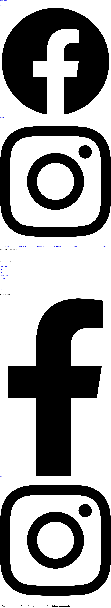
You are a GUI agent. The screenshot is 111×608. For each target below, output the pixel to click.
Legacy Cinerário (74, 246)
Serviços (7, 246)
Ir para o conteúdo (3, 0)
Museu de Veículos (40, 246)
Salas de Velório (22, 246)
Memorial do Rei (57, 246)
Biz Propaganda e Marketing (61, 606)
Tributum (90, 246)
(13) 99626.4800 (3, 292)
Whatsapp (2, 290)
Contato (104, 246)
